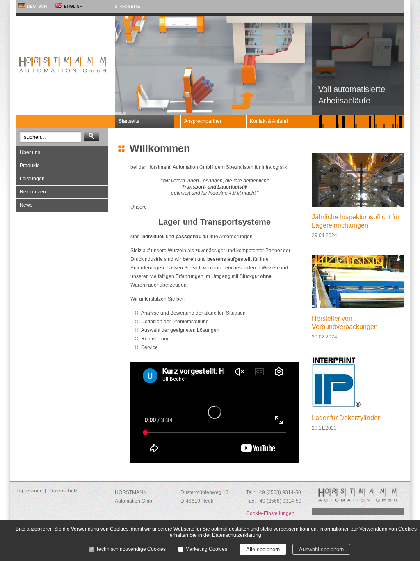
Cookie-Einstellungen (270, 513)
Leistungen (32, 179)
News (26, 205)
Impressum (28, 491)
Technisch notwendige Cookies (131, 549)
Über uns (30, 152)
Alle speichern (263, 549)
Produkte (30, 165)
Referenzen (33, 192)
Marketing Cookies (206, 549)
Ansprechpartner (202, 121)
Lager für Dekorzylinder (346, 417)
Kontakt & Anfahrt (269, 121)
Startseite (127, 6)
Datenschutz (64, 491)
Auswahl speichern (321, 549)
